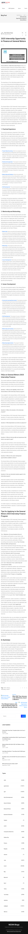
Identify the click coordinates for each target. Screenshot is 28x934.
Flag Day (14, 848)
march (14, 866)
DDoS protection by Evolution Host (14, 931)
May (14, 871)
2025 (5, 687)
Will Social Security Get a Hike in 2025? (10, 763)
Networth (14, 877)
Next (16, 702)
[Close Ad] (14, 933)
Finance (14, 843)
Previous (14, 694)
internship (3, 689)
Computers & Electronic (14, 831)
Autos (19, 8)
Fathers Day (14, 837)
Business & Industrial (14, 814)
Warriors (14, 911)
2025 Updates (11, 8)
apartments (14, 785)
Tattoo (14, 888)
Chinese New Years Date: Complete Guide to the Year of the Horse (13, 731)
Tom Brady (14, 894)
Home (3, 8)
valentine (14, 900)
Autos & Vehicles (14, 803)
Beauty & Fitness (14, 808)
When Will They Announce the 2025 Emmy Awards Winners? (19, 697)
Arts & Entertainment (14, 797)
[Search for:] (11, 716)
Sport (14, 883)
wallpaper (14, 906)
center (14, 826)
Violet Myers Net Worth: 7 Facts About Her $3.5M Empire (13, 751)
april (14, 791)
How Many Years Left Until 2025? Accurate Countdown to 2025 (14, 757)
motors (8, 689)
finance (8, 687)
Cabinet (14, 820)
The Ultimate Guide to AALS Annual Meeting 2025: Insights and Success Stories (9, 705)
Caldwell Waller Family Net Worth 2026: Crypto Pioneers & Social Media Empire (14, 738)
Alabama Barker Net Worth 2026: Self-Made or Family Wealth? (13, 745)
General (14, 854)
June (14, 860)
